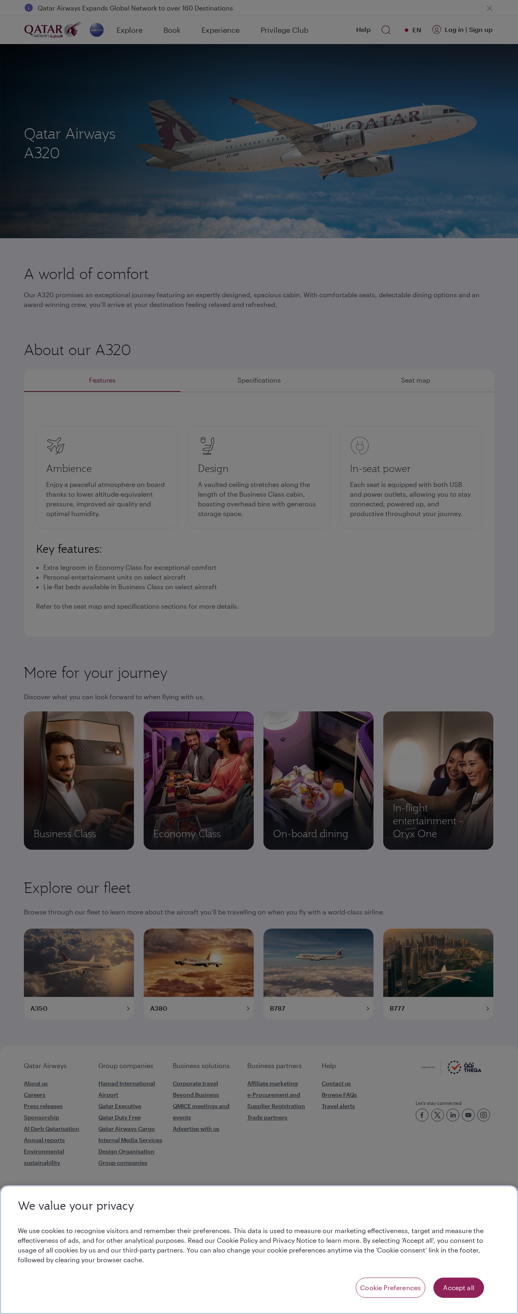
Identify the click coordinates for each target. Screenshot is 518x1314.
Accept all (458, 1287)
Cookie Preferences (390, 1287)
